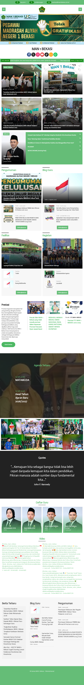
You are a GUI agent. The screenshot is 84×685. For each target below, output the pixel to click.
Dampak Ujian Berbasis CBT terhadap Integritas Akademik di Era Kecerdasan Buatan (52, 135)
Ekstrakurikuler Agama (62, 273)
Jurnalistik (59, 283)
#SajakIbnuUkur (52, 589)
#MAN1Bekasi (18, 566)
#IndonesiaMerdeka (34, 564)
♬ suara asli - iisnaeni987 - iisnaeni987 (14, 570)
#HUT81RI (24, 564)
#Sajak (45, 589)
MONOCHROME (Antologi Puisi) (37, 150)
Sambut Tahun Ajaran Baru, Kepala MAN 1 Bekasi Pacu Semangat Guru (13, 621)
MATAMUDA (22, 380)
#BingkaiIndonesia (8, 566)
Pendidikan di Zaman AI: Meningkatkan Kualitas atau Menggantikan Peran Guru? (51, 143)
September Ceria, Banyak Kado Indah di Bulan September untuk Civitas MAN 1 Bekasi (67, 219)
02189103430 (39, 2)
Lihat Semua (8, 344)
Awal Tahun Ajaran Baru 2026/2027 (21, 398)
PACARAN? (31, 147)
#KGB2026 (60, 564)
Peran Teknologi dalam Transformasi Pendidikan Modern (44, 139)
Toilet (17, 273)
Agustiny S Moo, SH (71, 528)
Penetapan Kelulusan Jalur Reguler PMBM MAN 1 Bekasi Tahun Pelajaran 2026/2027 (21, 199)
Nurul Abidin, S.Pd (9, 528)
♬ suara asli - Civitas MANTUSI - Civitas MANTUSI (58, 568)
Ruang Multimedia (20, 283)
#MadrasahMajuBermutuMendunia (12, 568)
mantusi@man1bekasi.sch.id (60, 2)
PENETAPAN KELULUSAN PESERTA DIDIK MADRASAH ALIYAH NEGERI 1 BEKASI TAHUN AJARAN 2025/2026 (27, 219)
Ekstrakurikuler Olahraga (52, 265)
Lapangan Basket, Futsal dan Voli (13, 265)
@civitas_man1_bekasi (9, 544)
